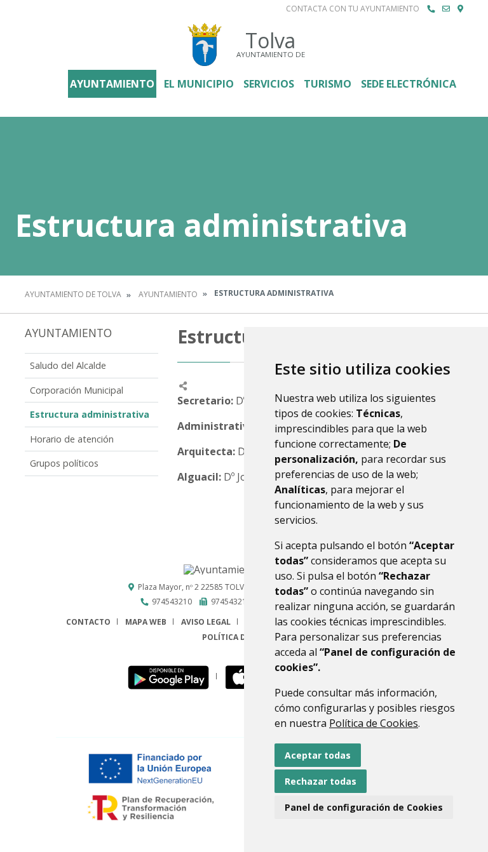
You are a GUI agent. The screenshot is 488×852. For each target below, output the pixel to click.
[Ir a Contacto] (446, 9)
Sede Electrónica (408, 84)
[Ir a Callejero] (460, 9)
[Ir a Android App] (172, 676)
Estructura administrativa (89, 414)
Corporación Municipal (76, 390)
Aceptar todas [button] (318, 755)
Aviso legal (206, 621)
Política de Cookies (373, 723)
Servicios (268, 84)
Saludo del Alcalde (68, 365)
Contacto (88, 621)
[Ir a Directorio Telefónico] (431, 9)
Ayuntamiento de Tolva (73, 294)
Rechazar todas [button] (320, 781)
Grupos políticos (64, 463)
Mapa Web (145, 621)
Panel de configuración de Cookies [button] (364, 807)
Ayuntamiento (112, 84)
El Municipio (199, 84)
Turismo (327, 84)
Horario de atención (72, 439)
